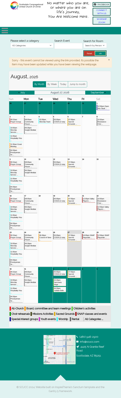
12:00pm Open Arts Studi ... (103, 107)
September (97, 92)
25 (39, 232)
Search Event (62, 40)
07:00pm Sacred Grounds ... (72, 122)
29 (54, 103)
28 (39, 103)
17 (25, 196)
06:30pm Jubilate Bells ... (60, 289)
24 (25, 232)
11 (39, 159)
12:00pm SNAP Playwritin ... (103, 236)
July (22, 92)
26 (11, 103)
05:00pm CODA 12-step (59, 121)
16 (11, 196)
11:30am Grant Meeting (16, 145)
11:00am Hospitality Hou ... (16, 138)
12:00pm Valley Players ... (88, 200)
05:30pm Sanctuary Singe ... (58, 282)
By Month (39, 84)
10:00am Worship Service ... (14, 130)
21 (83, 196)
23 (11, 232)
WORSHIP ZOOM (102, 20)
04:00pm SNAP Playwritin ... (89, 236)
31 (83, 103)
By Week (52, 84)
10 (25, 159)
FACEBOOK (103, 4)
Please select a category (24, 40)
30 (68, 103)
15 (97, 159)
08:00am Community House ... (29, 122)
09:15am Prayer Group (15, 121)
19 (54, 196)
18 (39, 196)
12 (54, 159)
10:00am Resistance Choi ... (102, 122)
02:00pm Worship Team (44, 121)
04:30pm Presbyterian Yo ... (15, 152)
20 (68, 196)
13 (68, 159)
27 (25, 103)
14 (83, 159)
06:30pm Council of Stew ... (45, 237)
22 (97, 196)
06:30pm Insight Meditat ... (30, 130)
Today (63, 84)
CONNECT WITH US (101, 12)
